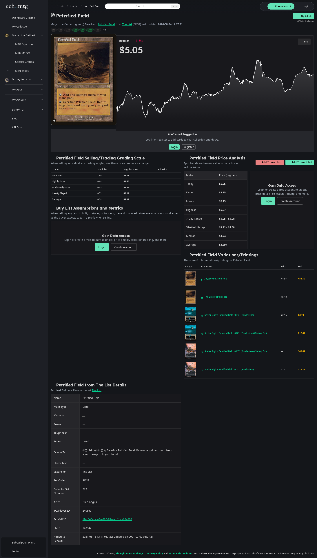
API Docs (17, 127)
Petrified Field (106, 24)
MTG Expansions (25, 44)
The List (127, 24)
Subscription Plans (23, 542)
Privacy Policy (155, 553)
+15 (104, 29)
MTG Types (22, 70)
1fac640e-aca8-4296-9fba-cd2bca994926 (107, 519)
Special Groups (24, 61)
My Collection (20, 26)
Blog (14, 118)
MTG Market (22, 53)
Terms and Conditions (180, 553)
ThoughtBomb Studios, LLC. (131, 553)
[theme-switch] (263, 6)
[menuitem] (23, 18)
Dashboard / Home (23, 17)
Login (15, 551)
